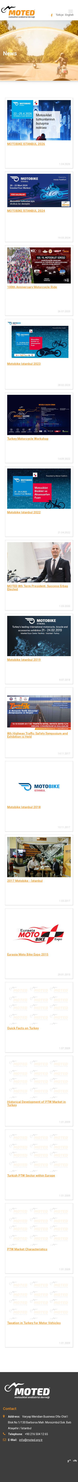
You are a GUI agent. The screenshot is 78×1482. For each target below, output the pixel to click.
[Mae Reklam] (75, 1460)
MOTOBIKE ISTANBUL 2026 (26, 144)
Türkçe (59, 14)
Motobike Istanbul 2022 (24, 512)
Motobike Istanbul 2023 (24, 364)
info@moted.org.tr (31, 1440)
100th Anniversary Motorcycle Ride (32, 287)
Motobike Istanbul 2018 (24, 807)
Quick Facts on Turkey (23, 1028)
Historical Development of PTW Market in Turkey (36, 1103)
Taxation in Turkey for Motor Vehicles (34, 1323)
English (69, 14)
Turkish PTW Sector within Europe (31, 1175)
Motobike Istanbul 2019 (24, 660)
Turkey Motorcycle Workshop (27, 439)
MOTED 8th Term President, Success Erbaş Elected (37, 587)
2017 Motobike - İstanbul (25, 881)
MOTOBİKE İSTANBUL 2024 (26, 211)
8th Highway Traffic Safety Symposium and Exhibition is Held (37, 735)
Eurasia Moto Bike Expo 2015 (27, 954)
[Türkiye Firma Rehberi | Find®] (69, 1461)
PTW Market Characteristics (27, 1249)
